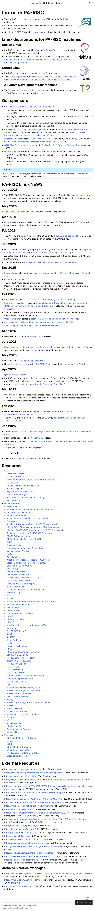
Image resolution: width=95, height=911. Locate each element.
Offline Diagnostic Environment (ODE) (24, 539)
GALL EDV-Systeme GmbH (16, 145)
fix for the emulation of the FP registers (47, 322)
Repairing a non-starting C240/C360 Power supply (31, 533)
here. (42, 93)
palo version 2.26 (35, 438)
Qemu (9, 684)
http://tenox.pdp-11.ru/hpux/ (17, 825)
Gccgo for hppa (14, 592)
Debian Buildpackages (17, 494)
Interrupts (11, 628)
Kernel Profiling (14, 640)
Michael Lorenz (11, 273)
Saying (10, 699)
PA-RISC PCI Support (17, 664)
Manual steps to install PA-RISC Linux (24, 577)
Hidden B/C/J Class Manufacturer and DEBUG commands (33, 527)
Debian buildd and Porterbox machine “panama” (34, 141)
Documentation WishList (18, 551)
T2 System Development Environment (26, 90)
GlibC (9, 744)
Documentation (11, 503)
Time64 (10, 717)
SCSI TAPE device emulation (67, 236)
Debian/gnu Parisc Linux (18, 574)
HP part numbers (15, 500)
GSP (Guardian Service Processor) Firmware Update (31, 601)
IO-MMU (10, 634)
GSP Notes (12, 598)
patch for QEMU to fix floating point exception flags (51, 299)
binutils (10, 741)
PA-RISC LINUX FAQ (16, 476)
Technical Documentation (18, 512)
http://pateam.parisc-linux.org (18, 886)
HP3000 (10, 616)
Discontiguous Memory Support (22, 583)
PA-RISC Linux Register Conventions (24, 690)
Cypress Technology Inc (15, 129)
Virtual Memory (14, 723)
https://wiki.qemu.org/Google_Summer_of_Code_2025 (39, 384)
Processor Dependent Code (20, 678)
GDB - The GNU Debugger (19, 747)
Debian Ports (52, 50)
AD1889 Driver (13, 557)
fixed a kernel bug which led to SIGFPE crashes (32, 364)
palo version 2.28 (35, 336)
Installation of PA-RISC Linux (20, 491)
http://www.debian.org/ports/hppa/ (20, 769)
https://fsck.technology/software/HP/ (21, 829)
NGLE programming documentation (23, 652)
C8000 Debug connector (18, 536)
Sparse (10, 705)
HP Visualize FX (14, 726)
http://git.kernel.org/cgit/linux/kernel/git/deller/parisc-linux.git (33, 846)
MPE (21, 239)
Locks (9, 643)
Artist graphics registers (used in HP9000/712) (28, 560)
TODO (9, 554)
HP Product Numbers (16, 619)
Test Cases (12, 521)
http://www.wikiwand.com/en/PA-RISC (63, 779)
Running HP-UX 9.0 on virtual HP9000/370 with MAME (32, 524)
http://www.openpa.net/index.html (20, 776)
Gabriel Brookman (12, 319)
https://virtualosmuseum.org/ (18, 809)
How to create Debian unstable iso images (27, 497)
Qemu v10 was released (15, 374)
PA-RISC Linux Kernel (16, 515)
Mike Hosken (10, 151)
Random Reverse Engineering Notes (23, 687)
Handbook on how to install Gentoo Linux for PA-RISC (45, 79)
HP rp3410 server (44, 138)
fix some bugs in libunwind (33, 360)
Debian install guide (16, 571)
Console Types (14, 568)
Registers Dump (14, 545)
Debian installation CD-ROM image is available (32, 431)
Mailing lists (12, 482)
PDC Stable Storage (16, 672)
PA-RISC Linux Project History (21, 658)
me (44, 176)
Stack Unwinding (15, 708)
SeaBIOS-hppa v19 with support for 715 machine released (31, 325)
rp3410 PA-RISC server (17, 696)
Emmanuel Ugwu (83, 195)
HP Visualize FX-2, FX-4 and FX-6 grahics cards (62, 145)
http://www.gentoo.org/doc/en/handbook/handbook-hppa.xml (33, 772)
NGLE (9, 649)
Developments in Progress (19, 729)
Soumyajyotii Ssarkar (14, 303)
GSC (9, 595)
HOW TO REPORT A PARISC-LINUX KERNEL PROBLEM (32, 479)
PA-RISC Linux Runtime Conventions (24, 753)
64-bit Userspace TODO (18, 750)
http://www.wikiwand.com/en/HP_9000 (22, 779)
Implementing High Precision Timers (23, 714)
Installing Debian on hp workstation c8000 (27, 625)
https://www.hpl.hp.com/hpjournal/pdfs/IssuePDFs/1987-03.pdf (33, 792)
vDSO (9, 720)
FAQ (6, 470)
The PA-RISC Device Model (19, 580)
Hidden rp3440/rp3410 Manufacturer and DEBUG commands (35, 530)
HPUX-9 (10, 622)
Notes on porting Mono (18, 646)
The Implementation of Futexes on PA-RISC (27, 589)
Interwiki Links (13, 732)
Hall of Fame (13, 607)
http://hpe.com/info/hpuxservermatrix (22, 860)
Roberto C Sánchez (13, 138)
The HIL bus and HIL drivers (20, 613)
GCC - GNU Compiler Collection (22, 738)
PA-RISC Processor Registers (20, 693)
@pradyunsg (22, 908)
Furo (30, 908)
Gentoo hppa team (17, 76)
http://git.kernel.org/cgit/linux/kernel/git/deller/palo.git (29, 856)
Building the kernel (15, 488)
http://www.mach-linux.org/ (17, 836)
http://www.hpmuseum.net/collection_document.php (28, 806)
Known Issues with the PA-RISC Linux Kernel (27, 518)
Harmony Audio (14, 610)
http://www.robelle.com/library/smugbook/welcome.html (30, 819)
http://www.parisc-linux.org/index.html (22, 880)
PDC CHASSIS (13, 666)
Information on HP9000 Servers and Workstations (30, 509)
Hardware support (15, 473)
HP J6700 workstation (68, 129)
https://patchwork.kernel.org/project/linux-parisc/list (29, 853)
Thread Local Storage (17, 711)
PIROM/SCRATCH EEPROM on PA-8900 (25, 675)
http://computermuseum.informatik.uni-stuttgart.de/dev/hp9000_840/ (36, 813)
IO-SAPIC (11, 637)
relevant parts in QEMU (74, 364)
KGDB (9, 542)
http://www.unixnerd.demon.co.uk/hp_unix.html (26, 839)
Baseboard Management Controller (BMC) (26, 563)
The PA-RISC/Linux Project (19, 631)
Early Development (15, 586)
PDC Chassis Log (15, 669)
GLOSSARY (12, 506)
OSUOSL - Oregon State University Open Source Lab (29, 106)
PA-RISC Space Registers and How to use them (29, 702)
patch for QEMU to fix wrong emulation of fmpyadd (55, 319)
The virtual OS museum (15, 211)
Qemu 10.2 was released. (16, 279)
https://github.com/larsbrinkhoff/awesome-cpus (26, 843)
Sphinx (12, 908)
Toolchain (8, 735)
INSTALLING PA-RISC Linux (19, 661)
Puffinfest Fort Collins (17, 681)
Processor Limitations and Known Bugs (25, 548)
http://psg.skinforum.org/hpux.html (20, 832)
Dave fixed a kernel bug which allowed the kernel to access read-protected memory (43, 347)
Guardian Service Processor (20, 604)
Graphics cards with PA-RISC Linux (23, 485)
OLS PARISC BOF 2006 (17, 655)
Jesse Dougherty (36, 129)
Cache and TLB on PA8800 (19, 566)
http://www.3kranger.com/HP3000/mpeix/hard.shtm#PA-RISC (33, 799)
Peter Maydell (10, 299)
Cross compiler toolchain (18, 756)
